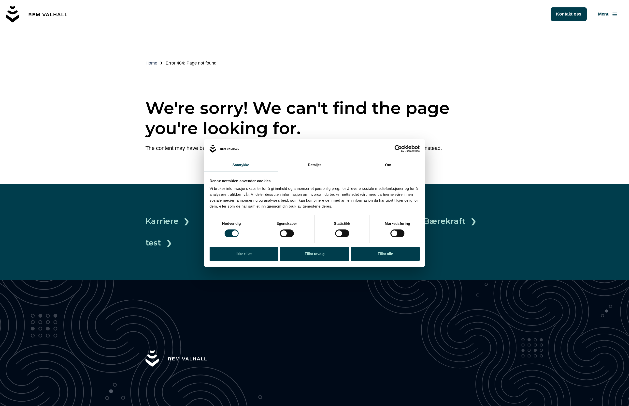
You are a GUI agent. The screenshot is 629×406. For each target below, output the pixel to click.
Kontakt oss (568, 14)
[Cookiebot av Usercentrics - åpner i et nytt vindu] (398, 148)
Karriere (161, 221)
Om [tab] (388, 165)
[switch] (287, 233)
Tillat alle (385, 254)
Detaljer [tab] (314, 165)
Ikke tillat (244, 254)
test (153, 242)
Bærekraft (444, 221)
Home (151, 63)
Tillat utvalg (315, 254)
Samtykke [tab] (240, 165)
